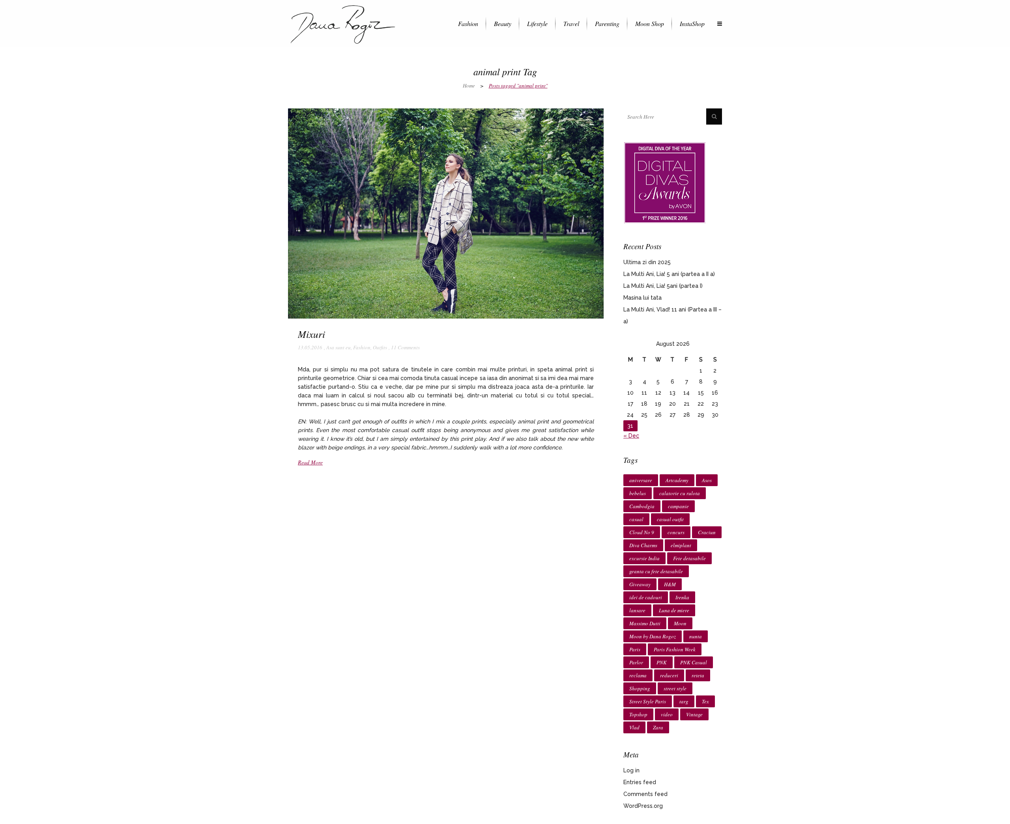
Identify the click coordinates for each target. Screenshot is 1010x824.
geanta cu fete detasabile (656, 571)
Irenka (682, 597)
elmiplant (681, 545)
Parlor (636, 662)
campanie (678, 506)
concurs (676, 532)
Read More (310, 462)
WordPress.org (643, 806)
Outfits (380, 347)
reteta (698, 675)
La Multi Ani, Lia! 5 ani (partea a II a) (669, 274)
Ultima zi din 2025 (647, 262)
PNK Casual (693, 662)
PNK (661, 662)
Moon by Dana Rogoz (652, 636)
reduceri (669, 675)
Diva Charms (643, 545)
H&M (670, 584)
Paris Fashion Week (675, 649)
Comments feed (645, 794)
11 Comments (405, 347)
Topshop (638, 714)
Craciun (707, 532)
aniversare (640, 480)
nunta (695, 636)
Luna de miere (674, 610)
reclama (638, 675)
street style (675, 688)
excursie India (644, 558)
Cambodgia (642, 506)
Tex (705, 701)
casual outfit (670, 519)
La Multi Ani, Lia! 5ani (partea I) (663, 286)
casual (636, 519)
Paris (634, 649)
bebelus (637, 493)
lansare (637, 610)
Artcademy (677, 480)
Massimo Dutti (644, 623)
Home (469, 85)
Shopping (639, 688)
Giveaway (640, 584)
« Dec (631, 436)
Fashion (361, 347)
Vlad (634, 727)
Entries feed (639, 782)
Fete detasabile (689, 558)
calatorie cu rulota (679, 493)
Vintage (694, 714)
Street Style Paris (647, 701)
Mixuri (311, 334)
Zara (658, 727)
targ (683, 701)
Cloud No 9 (641, 532)
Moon (680, 623)
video (667, 714)
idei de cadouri (645, 597)
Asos (707, 480)
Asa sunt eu (338, 347)
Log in (631, 770)
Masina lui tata (642, 298)
